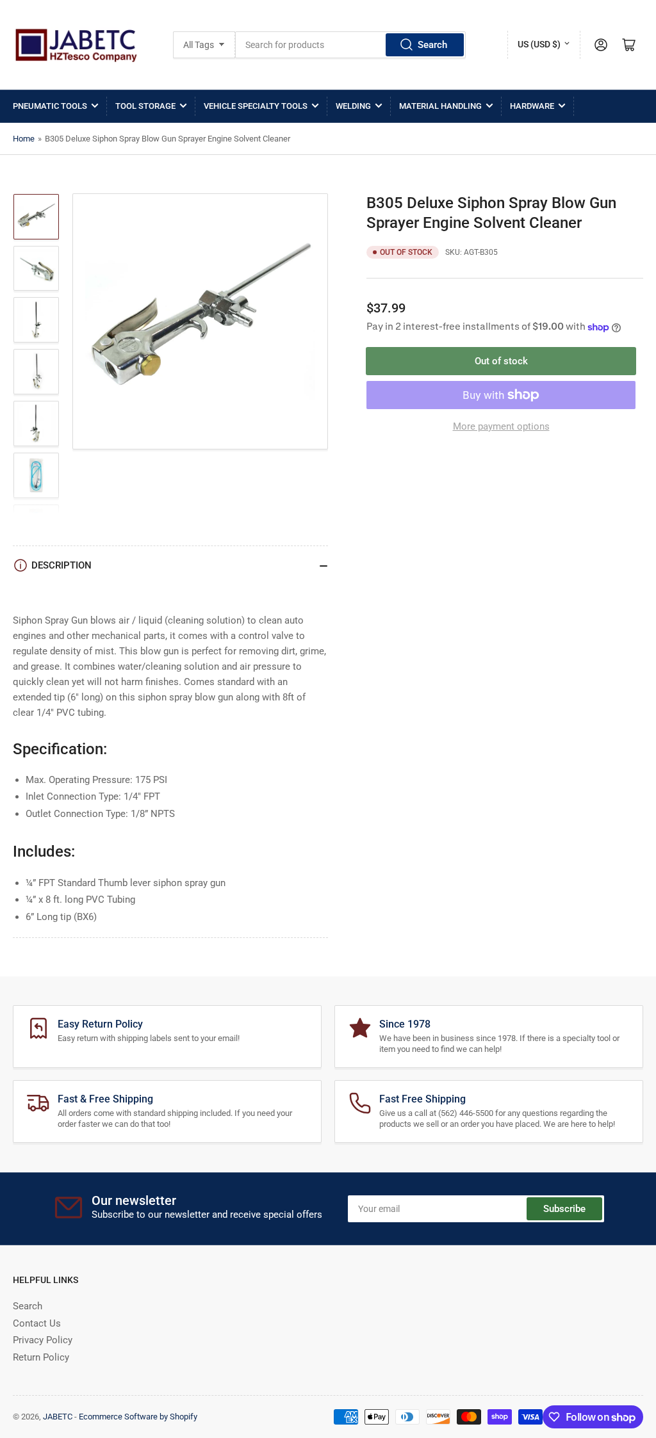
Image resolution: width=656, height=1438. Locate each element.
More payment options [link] (501, 426)
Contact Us (37, 1323)
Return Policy (41, 1357)
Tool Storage (145, 106)
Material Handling (440, 106)
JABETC (57, 1416)
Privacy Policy (42, 1340)
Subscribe (564, 1209)
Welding (353, 106)
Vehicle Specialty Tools (256, 106)
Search (432, 45)
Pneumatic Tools (50, 106)
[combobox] (350, 44)
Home (24, 138)
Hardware (532, 106)
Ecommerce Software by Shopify (138, 1416)
